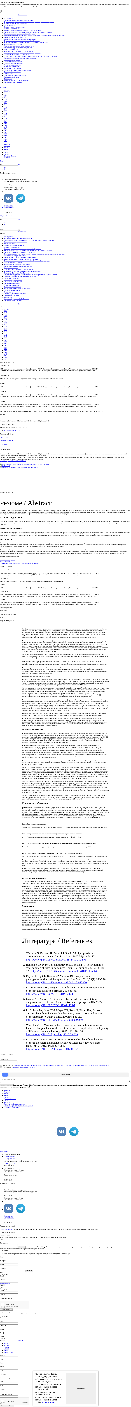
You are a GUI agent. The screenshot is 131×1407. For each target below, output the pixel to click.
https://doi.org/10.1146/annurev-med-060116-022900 (56, 982)
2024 (5, 96)
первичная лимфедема (7, 560)
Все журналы (22, 15)
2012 (5, 116)
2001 (5, 135)
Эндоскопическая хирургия (13, 82)
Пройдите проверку (6, 1085)
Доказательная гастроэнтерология (15, 37)
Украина (6, 1347)
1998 (5, 141)
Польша (6, 1349)
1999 (5, 139)
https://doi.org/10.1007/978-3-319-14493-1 (50, 1005)
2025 (5, 94)
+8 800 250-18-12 (9, 1163)
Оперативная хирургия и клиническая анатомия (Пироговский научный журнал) (30, 56)
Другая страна (8, 1352)
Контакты (7, 158)
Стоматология (8, 73)
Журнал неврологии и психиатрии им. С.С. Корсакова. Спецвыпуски (26, 42)
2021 (5, 101)
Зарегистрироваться (7, 1309)
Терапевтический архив (11, 77)
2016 (5, 110)
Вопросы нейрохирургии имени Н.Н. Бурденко (19, 34)
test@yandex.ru (7, 1229)
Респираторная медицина (12, 65)
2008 (5, 123)
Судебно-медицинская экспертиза (15, 75)
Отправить (22, 1247)
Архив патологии (9, 25)
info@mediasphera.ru (10, 191)
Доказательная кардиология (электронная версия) (20, 39)
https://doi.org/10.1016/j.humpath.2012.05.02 (52, 1048)
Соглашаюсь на (8, 1065)
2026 (5, 92)
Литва (6, 1350)
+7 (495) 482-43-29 (6, 216)
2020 (5, 103)
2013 (5, 115)
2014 (5, 113)
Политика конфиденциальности (14, 1104)
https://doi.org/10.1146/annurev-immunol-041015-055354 (63, 970)
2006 (5, 127)
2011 (5, 118)
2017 (5, 108)
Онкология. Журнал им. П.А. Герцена (16, 54)
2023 (5, 97)
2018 (5, 106)
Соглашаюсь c (8, 1067)
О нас (6, 152)
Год (19, 304)
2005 (5, 129)
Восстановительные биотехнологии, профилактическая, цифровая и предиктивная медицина (34, 35)
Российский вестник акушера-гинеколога (17, 70)
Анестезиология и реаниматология (15, 23)
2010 (5, 120)
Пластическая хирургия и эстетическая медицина (20, 58)
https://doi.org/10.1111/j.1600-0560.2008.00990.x (54, 1019)
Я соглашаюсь (81, 1388)
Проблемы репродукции (12, 60)
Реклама (6, 154)
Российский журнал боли (12, 72)
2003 (5, 132)
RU (19, 164)
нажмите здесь (49, 1402)
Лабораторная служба (11, 49)
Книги (6, 149)
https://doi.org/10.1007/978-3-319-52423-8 (50, 993)
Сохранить (4, 1406)
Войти (2, 1285)
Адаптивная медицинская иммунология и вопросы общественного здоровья (29, 22)
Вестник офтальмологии (12, 29)
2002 (5, 134)
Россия (20, 1340)
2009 (5, 122)
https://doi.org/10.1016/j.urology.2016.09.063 (52, 1034)
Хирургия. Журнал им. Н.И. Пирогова (16, 80)
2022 (5, 99)
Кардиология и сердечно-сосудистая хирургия (19, 46)
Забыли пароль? (5, 1283)
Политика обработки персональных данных (18, 1106)
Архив (6, 147)
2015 (5, 111)
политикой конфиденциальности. (24, 1067)
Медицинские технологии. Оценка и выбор (18, 51)
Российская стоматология (12, 68)
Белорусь (7, 1345)
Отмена (11, 1406)
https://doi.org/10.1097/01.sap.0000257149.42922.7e (56, 959)
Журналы (7, 144)
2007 (5, 125)
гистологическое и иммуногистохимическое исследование (19, 563)
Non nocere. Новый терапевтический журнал (18, 20)
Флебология (8, 79)
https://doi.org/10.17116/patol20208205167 (13, 461)
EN (5, 168)
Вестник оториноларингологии (14, 27)
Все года (3, 87)
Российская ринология (11, 67)
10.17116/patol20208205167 (12, 431)
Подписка (7, 146)
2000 (5, 137)
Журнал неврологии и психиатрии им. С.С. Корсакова (22, 41)
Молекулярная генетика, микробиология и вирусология (22, 53)
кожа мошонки (5, 561)
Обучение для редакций (11, 1107)
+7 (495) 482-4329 (9, 1158)
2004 (5, 130)
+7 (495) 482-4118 (9, 1156)
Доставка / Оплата (10, 156)
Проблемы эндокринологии (13, 61)
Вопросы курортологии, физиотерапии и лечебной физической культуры (28, 32)
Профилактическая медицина (13, 63)
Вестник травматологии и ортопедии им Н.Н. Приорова (22, 30)
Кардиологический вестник (13, 44)
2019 (5, 104)
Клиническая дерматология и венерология (18, 48)
